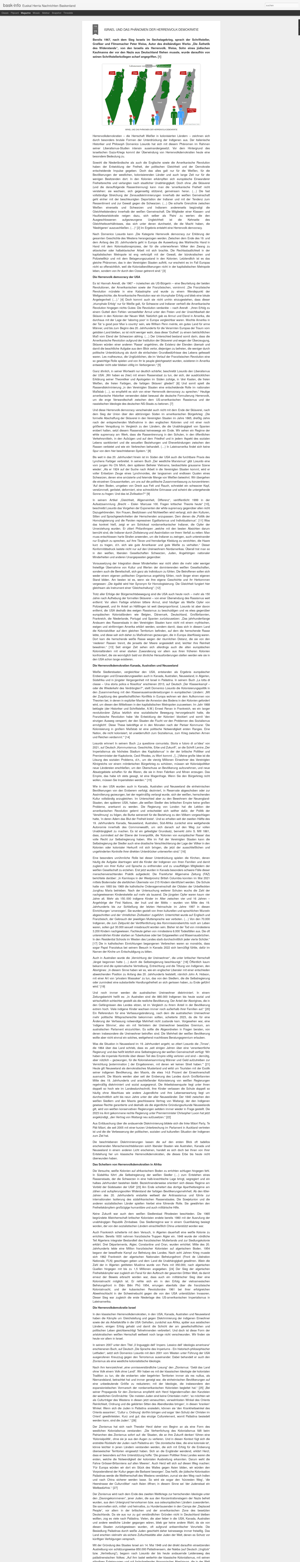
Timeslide (68, 12)
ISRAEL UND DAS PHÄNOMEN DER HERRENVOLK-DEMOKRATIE (151, 29)
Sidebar (46, 12)
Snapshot (56, 12)
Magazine (26, 12)
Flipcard (15, 12)
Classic (5, 12)
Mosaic (36, 12)
